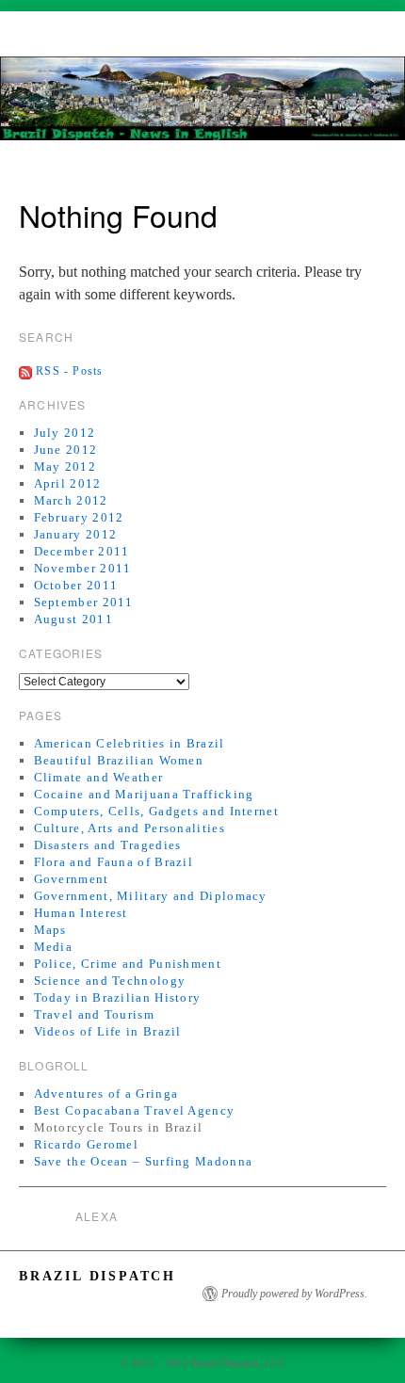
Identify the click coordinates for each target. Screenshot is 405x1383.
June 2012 (66, 449)
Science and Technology (110, 980)
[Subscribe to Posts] (25, 371)
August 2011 (73, 619)
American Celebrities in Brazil (129, 743)
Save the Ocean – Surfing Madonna (143, 1161)
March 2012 (71, 500)
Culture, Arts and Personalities (129, 828)
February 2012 (79, 517)
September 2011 (84, 602)
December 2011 (82, 551)
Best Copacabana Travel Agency (134, 1110)
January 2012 (76, 534)
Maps (50, 930)
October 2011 (76, 585)
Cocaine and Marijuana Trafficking (144, 794)
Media (53, 947)
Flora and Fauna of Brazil (114, 862)
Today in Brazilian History (118, 997)
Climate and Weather (99, 777)
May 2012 (65, 466)
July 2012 (65, 433)
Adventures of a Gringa (106, 1093)
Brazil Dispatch (97, 1276)
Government (71, 879)
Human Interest (81, 913)
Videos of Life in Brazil (108, 1031)
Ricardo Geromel (86, 1144)
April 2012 (68, 483)
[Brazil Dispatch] (202, 106)
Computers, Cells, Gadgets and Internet (156, 811)
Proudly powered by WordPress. (294, 1293)
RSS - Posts (69, 371)
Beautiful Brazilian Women (119, 760)
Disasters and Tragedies (108, 845)
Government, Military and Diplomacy (150, 896)
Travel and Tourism (94, 1014)
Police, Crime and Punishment (127, 964)
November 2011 (83, 568)
